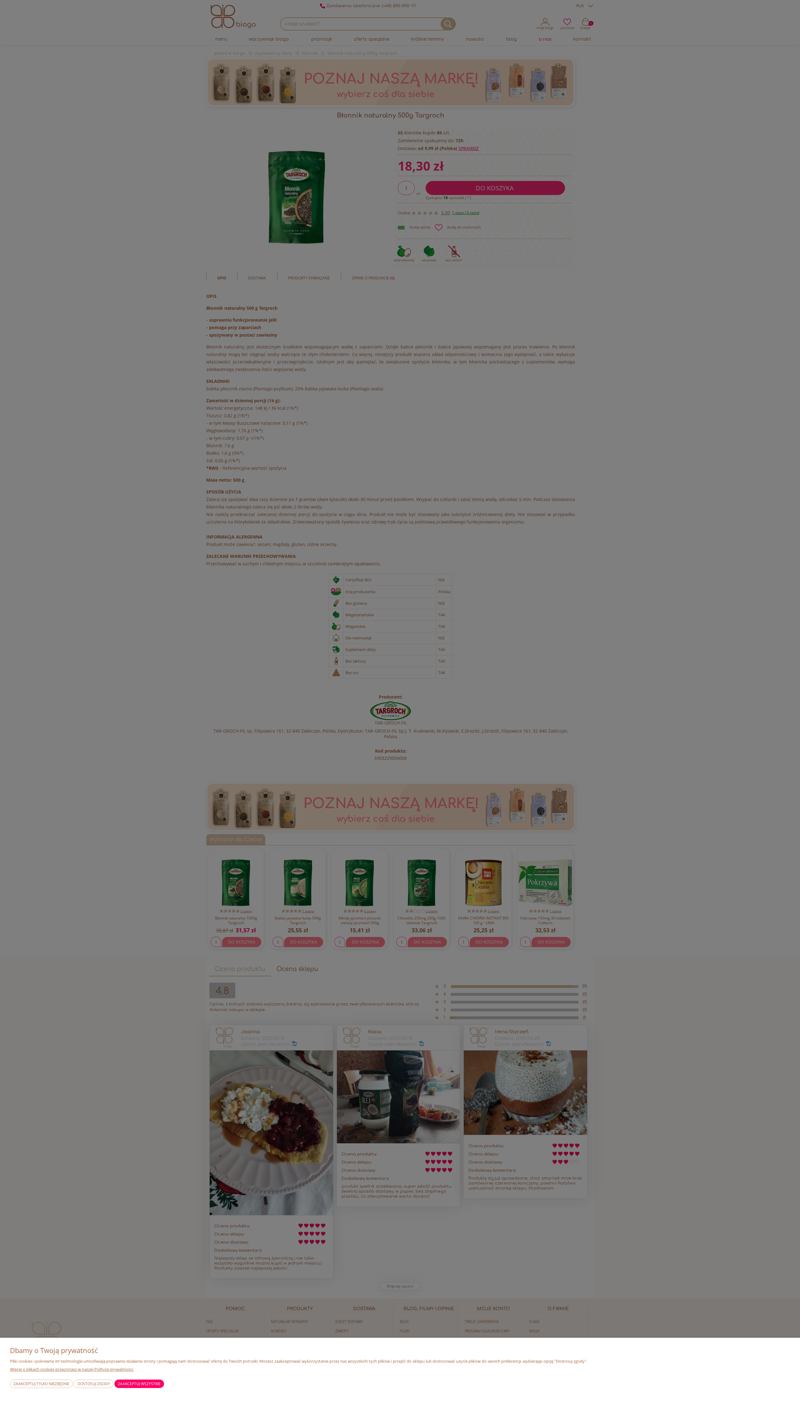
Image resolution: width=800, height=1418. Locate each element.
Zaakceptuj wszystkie (139, 1383)
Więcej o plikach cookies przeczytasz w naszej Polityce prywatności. (72, 1369)
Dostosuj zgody (94, 1383)
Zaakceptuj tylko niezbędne (41, 1383)
